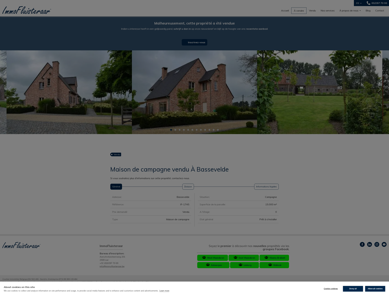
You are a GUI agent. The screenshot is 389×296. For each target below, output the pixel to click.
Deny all (353, 289)
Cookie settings (331, 289)
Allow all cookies (375, 289)
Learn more (164, 291)
